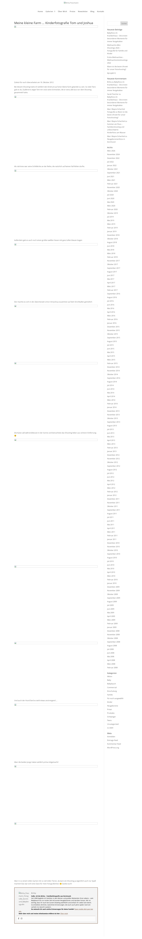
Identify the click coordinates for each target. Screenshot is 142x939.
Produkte (110, 713)
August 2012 (112, 470)
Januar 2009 (111, 627)
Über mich (64, 914)
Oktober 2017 (112, 264)
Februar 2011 (112, 535)
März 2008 (111, 664)
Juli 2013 (110, 429)
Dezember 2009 (113, 587)
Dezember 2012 (113, 455)
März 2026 (111, 151)
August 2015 (112, 341)
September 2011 (113, 510)
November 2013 (113, 415)
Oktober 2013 (112, 418)
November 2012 (113, 458)
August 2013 (112, 425)
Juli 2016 (110, 301)
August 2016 (112, 297)
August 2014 (112, 382)
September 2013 (113, 422)
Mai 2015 (110, 352)
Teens (109, 720)
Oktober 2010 (112, 550)
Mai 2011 (110, 524)
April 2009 (111, 616)
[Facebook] (19, 919)
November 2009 (113, 590)
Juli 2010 (110, 561)
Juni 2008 (110, 653)
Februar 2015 (112, 363)
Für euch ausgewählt (115, 698)
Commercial (112, 687)
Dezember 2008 (113, 631)
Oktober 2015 (112, 334)
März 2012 (111, 488)
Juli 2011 (110, 517)
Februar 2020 (112, 209)
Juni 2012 (110, 477)
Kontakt (100, 12)
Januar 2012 (111, 495)
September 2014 (113, 378)
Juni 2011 (110, 521)
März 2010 (111, 576)
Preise (72, 12)
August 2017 (112, 272)
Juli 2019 (110, 217)
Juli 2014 (110, 385)
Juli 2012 (110, 473)
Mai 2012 (110, 480)
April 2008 (111, 660)
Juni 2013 (110, 433)
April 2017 (111, 283)
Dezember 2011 (113, 499)
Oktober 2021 (112, 169)
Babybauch (111, 684)
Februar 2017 (112, 290)
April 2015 (111, 356)
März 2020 (111, 206)
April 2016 (111, 312)
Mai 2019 (110, 220)
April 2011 (111, 528)
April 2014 (111, 396)
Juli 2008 (110, 649)
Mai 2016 (110, 308)
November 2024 (113, 154)
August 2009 (112, 601)
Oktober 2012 (112, 462)
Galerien (49, 12)
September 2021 (113, 173)
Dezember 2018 (113, 235)
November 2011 (113, 503)
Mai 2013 (110, 437)
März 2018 (111, 253)
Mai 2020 (110, 202)
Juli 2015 (110, 345)
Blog (92, 12)
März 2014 (111, 400)
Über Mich (62, 12)
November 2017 (113, 261)
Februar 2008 (112, 667)
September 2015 (113, 337)
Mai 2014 (110, 393)
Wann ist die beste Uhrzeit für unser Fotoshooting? (117, 115)
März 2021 (111, 180)
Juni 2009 (110, 609)
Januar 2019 (111, 231)
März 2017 (111, 286)
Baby (109, 680)
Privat (109, 709)
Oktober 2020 (112, 191)
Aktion (109, 676)
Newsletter (83, 12)
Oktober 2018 (112, 239)
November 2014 (113, 370)
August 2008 (112, 645)
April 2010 (111, 572)
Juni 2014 (110, 389)
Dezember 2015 (113, 327)
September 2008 (113, 642)
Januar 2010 (111, 583)
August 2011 (112, 513)
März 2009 (111, 620)
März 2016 (111, 316)
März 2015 (111, 360)
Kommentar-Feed (114, 744)
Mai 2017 (110, 279)
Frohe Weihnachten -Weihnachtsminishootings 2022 (117, 60)
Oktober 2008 (112, 638)
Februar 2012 (112, 491)
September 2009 (113, 598)
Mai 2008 (110, 656)
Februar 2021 (112, 184)
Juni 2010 (110, 565)
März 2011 (111, 532)
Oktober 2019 (112, 213)
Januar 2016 (111, 323)
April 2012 (111, 484)
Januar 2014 (111, 407)
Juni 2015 (110, 349)
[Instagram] (21, 919)
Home (40, 12)
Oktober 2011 (112, 506)
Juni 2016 (110, 305)
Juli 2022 (110, 162)
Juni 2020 (110, 198)
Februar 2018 (112, 257)
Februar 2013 (112, 448)
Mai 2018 (110, 250)
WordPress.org (113, 747)
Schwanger (111, 717)
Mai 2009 (110, 612)
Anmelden (111, 736)
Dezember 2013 (113, 411)
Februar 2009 (112, 623)
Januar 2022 (111, 165)
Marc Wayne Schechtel (116, 121)
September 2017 (113, 268)
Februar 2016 (112, 319)
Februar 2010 (112, 579)
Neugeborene (112, 706)
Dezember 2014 (113, 367)
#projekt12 (111, 73)
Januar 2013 (111, 451)
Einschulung (112, 691)
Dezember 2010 (113, 543)
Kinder (109, 702)
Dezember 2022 (113, 158)
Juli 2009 (110, 605)
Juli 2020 (110, 195)
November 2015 (113, 330)
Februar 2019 (112, 228)
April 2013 (111, 440)
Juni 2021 (110, 176)
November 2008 (113, 634)
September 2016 (113, 294)
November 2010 (113, 546)
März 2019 (111, 224)
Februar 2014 (112, 404)
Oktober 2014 (112, 374)
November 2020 (113, 187)
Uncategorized (113, 724)
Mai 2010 (110, 568)
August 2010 (112, 557)
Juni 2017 (110, 275)
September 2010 (113, 554)
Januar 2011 (111, 539)
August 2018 (112, 242)
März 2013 (111, 444)
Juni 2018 (110, 246)
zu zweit (110, 728)
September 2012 (113, 466)
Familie (110, 695)
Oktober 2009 (112, 594)
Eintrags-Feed (112, 740)
